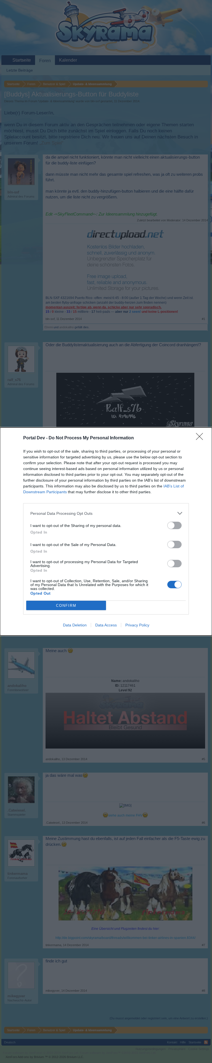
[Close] (201, 438)
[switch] (174, 525)
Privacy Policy (137, 625)
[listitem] (106, 513)
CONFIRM (66, 605)
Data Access (106, 625)
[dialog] (106, 531)
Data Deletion (75, 625)
